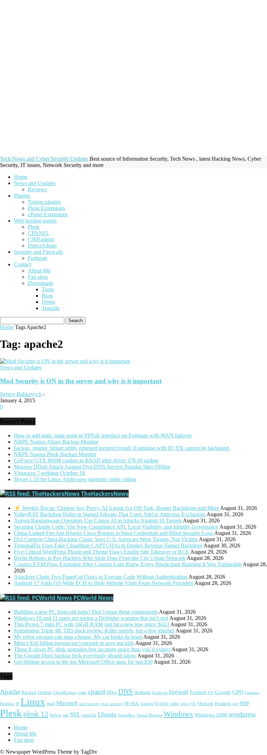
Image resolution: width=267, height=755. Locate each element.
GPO (238, 692)
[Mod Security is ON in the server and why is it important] (65, 361)
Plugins (22, 196)
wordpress (242, 714)
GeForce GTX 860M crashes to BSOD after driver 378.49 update (86, 460)
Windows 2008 (210, 715)
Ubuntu (107, 714)
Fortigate (37, 258)
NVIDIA (162, 704)
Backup (29, 692)
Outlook (205, 703)
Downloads (40, 283)
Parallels (223, 703)
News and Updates (35, 183)
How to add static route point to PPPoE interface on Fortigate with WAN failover (103, 435)
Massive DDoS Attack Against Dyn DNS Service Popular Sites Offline (92, 467)
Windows (178, 714)
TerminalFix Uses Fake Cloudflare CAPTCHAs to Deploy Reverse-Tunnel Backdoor (108, 545)
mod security (89, 704)
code (82, 692)
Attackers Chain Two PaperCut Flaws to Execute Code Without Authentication (100, 577)
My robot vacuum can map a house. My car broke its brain (78, 637)
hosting (7, 703)
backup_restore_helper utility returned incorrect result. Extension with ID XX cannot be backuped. (122, 448)
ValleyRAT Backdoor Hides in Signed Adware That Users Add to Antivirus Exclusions (109, 514)
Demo (48, 302)
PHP (244, 703)
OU (193, 704)
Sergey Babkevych (21, 394)
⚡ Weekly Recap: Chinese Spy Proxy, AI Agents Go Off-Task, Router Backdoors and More (116, 508)
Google (223, 692)
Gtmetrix (252, 693)
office (184, 704)
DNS (125, 691)
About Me (39, 271)
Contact (22, 264)
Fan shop (38, 277)
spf (65, 715)
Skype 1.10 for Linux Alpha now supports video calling (75, 479)
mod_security (112, 704)
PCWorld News (93, 598)
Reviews (37, 189)
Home (20, 177)
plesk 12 (35, 714)
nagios (147, 703)
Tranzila (50, 308)
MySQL (131, 703)
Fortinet (198, 692)
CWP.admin (41, 239)
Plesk (34, 227)
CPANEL (39, 233)
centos (44, 692)
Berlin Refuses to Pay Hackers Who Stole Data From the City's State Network (100, 558)
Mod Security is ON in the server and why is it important (81, 381)
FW (210, 693)
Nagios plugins (44, 202)
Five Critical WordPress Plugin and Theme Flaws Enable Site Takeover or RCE (101, 552)
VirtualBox (126, 715)
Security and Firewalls (38, 252)
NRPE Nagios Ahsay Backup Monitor (56, 442)
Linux (33, 701)
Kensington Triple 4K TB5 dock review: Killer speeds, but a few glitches (94, 631)
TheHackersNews (105, 493)
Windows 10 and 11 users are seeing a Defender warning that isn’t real (91, 618)
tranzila (89, 715)
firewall (178, 691)
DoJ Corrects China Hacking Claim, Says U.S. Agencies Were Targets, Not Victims (106, 539)
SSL (75, 714)
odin (174, 703)
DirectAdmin (42, 246)
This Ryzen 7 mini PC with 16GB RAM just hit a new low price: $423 (91, 624)
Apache (10, 691)
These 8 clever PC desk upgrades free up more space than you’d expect (92, 649)
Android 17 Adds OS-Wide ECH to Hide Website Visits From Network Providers (103, 583)
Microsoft (67, 703)
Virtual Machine (149, 715)
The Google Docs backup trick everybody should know (75, 655)
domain (142, 692)
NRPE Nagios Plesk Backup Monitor (55, 454)
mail (51, 703)
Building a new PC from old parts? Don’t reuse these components (86, 612)
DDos (111, 692)
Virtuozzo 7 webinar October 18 (49, 473)
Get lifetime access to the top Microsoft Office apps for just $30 (83, 662)
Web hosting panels (35, 221)
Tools (48, 289)
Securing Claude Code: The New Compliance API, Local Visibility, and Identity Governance (116, 527)
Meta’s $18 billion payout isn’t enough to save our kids (74, 643)
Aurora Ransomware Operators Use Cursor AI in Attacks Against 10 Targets (98, 520)
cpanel (96, 691)
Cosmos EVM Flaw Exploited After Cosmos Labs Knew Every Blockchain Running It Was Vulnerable (128, 564)
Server (56, 715)
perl (235, 704)
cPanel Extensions (48, 214)
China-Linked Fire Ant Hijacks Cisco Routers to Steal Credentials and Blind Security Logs (113, 533)
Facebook (160, 693)
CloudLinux (64, 692)
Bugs (47, 296)
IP (17, 704)
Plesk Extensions (46, 208)
